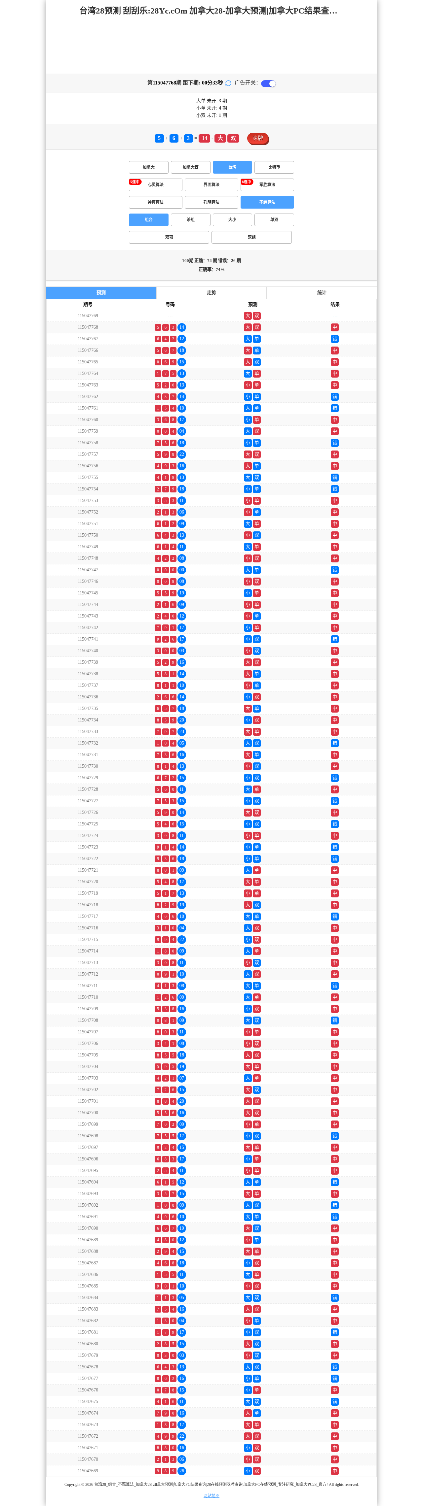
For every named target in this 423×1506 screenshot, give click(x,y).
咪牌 (257, 138)
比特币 (274, 167)
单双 (274, 220)
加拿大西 (191, 167)
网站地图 (211, 1495)
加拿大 (149, 167)
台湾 (232, 167)
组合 (149, 220)
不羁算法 (267, 202)
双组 (252, 237)
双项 (169, 237)
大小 (232, 220)
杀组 (191, 220)
